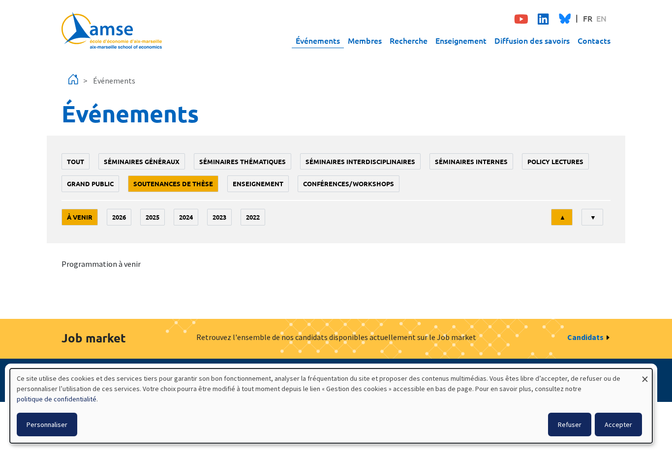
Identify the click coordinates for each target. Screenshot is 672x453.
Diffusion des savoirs (532, 40)
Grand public (90, 183)
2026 (119, 217)
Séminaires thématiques (242, 161)
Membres (365, 40)
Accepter (618, 424)
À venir (79, 217)
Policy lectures (555, 161)
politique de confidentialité (56, 399)
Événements (318, 40)
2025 (152, 217)
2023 (219, 217)
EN (601, 18)
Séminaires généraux (142, 161)
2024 (186, 217)
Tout (75, 161)
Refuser (569, 424)
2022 (253, 217)
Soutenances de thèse (173, 183)
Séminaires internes (471, 161)
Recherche (409, 40)
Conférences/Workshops (348, 183)
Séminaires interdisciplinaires (360, 161)
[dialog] (331, 405)
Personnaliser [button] (47, 424)
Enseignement (461, 40)
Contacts (594, 40)
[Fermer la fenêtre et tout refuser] (645, 374)
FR (587, 18)
